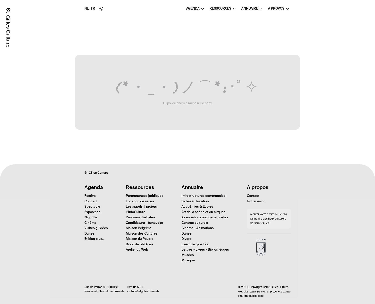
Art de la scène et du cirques (203, 212)
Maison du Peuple (139, 239)
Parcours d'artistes (140, 217)
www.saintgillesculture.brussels (104, 291)
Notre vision (256, 201)
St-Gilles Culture (8, 28)
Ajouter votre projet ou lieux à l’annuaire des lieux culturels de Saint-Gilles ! (268, 219)
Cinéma (90, 223)
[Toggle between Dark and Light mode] (101, 9)
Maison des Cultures (141, 233)
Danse (89, 233)
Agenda (193, 8)
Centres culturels (194, 223)
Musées (187, 255)
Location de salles (140, 201)
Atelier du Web (137, 249)
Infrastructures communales (203, 196)
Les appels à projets (141, 206)
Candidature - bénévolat (144, 223)
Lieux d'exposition (195, 244)
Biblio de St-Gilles (139, 244)
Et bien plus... (94, 239)
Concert (90, 201)
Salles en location (195, 201)
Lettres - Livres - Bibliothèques (205, 249)
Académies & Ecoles (197, 206)
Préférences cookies (251, 296)
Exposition (92, 212)
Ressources (220, 8)
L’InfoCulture (135, 212)
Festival (90, 196)
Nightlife (90, 217)
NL (86, 8)
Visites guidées (96, 228)
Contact (253, 196)
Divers (186, 239)
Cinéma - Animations (197, 228)
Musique (188, 260)
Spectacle (92, 206)
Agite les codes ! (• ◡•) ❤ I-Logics (270, 291)
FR (93, 8)
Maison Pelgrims (138, 228)
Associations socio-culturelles (204, 217)
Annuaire (249, 8)
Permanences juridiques (144, 196)
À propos (276, 8)
